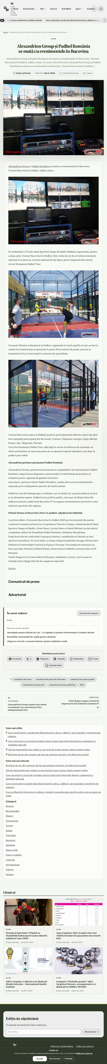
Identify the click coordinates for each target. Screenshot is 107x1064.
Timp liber (11, 835)
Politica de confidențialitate (61, 1046)
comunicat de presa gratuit (82, 679)
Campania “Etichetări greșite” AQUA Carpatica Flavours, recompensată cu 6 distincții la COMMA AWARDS (76, 984)
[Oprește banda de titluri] (105, 20)
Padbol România (40, 166)
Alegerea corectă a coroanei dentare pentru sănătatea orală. (37, 641)
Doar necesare (55, 1059)
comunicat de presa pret (33, 685)
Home (5, 32)
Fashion (10, 874)
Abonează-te (90, 1032)
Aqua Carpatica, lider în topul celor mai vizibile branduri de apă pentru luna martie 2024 (78, 935)
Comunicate (12, 821)
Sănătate (10, 845)
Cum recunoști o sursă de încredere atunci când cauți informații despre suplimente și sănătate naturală (52, 743)
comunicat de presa (23, 679)
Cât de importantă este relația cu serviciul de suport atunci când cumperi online (49, 749)
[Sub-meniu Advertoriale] (35, 8)
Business (10, 840)
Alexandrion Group (18, 166)
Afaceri (9, 816)
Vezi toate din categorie (88, 613)
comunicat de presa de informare (51, 679)
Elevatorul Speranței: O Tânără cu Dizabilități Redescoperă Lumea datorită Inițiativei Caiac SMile (26, 935)
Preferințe (69, 1059)
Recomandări (12, 811)
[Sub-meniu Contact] (95, 8)
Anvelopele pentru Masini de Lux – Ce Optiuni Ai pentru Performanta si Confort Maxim (50, 632)
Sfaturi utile (12, 850)
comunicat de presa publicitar (62, 685)
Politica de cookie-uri (85, 1046)
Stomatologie (13, 864)
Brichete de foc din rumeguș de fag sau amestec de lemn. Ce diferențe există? (48, 754)
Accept (40, 1059)
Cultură (9, 869)
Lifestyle (10, 860)
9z (12, 3)
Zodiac (9, 830)
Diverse (10, 806)
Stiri (53, 39)
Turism (9, 825)
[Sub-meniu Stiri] (45, 8)
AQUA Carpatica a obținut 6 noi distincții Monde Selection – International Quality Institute (26, 984)
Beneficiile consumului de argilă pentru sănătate (31, 636)
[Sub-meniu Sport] (82, 8)
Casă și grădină (13, 855)
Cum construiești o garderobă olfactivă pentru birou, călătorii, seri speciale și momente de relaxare (54, 20)
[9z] (6, 9)
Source (12, 568)
